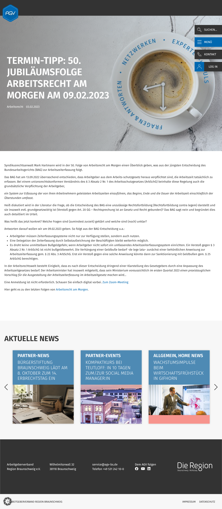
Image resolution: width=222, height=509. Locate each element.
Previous (6, 387)
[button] (208, 42)
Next (216, 387)
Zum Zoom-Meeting (115, 282)
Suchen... (210, 30)
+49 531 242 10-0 (113, 469)
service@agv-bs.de (105, 464)
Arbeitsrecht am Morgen (72, 289)
